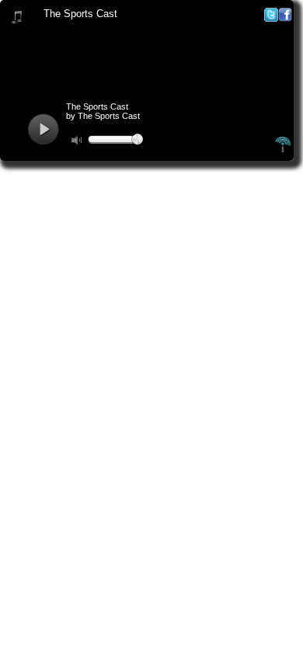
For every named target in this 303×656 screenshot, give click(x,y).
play (43, 129)
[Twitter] (271, 18)
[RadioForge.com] (283, 150)
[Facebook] (285, 18)
